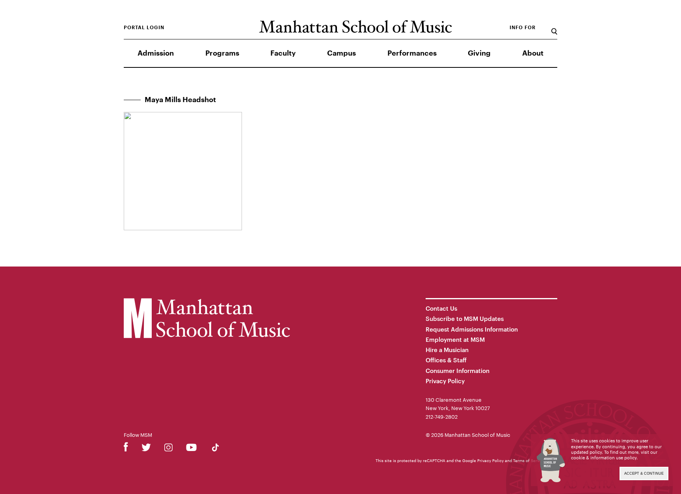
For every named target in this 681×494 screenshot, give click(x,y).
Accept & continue (644, 473)
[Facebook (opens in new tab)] (126, 449)
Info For (523, 27)
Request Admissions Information (472, 329)
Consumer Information (457, 370)
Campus (341, 53)
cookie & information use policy (603, 457)
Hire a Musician (447, 349)
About (532, 53)
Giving (479, 53)
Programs (222, 53)
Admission (156, 53)
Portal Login (144, 27)
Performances (412, 53)
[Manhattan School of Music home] (355, 26)
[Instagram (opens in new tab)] (168, 449)
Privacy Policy (445, 380)
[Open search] (554, 27)
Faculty (283, 53)
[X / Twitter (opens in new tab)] (146, 449)
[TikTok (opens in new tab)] (215, 449)
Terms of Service (529, 460)
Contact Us (441, 308)
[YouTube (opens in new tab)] (191, 449)
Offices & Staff (446, 360)
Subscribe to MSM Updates (465, 318)
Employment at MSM (455, 339)
